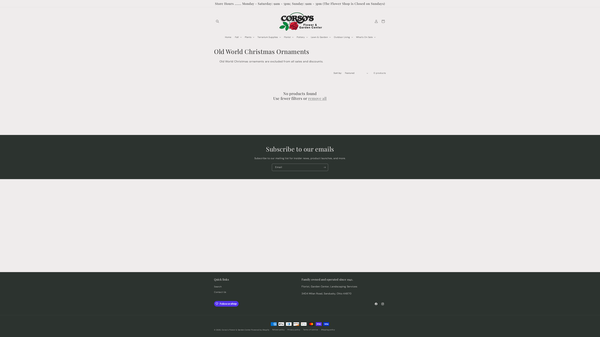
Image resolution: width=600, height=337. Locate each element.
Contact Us (220, 292)
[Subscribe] (324, 167)
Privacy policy (294, 330)
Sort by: (338, 73)
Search (218, 286)
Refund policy (278, 330)
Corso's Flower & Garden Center (236, 330)
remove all (317, 98)
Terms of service (310, 330)
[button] (217, 21)
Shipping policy (328, 330)
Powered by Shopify (260, 330)
